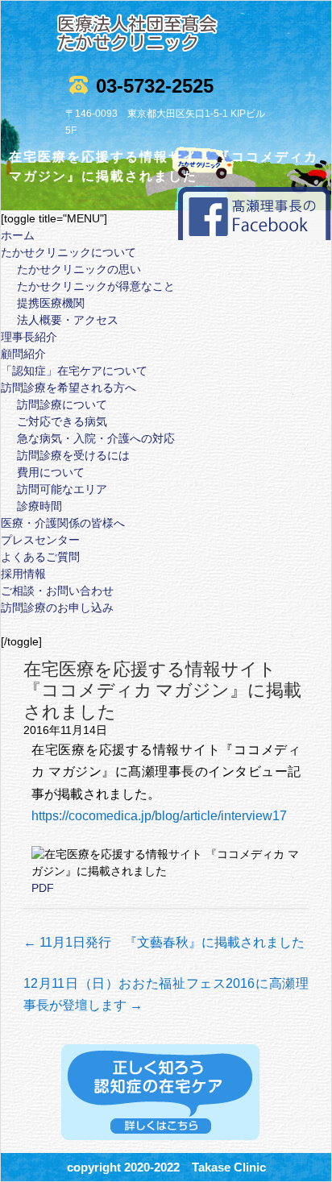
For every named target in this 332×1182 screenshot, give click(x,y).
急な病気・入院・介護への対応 (96, 438)
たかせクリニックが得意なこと (96, 286)
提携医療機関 (51, 303)
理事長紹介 (29, 336)
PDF (42, 887)
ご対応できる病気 (62, 421)
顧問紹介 (23, 353)
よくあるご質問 (40, 556)
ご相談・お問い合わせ (57, 590)
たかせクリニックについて (68, 252)
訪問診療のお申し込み (57, 607)
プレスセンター (40, 539)
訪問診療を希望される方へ (68, 387)
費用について (51, 472)
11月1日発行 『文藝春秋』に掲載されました (164, 942)
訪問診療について (62, 404)
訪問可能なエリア (62, 489)
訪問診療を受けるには (73, 455)
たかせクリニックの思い (79, 269)
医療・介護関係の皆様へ (63, 522)
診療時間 (39, 506)
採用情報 (23, 573)
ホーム (18, 235)
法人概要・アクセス (67, 319)
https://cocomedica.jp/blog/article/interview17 (159, 816)
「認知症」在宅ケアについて (74, 370)
